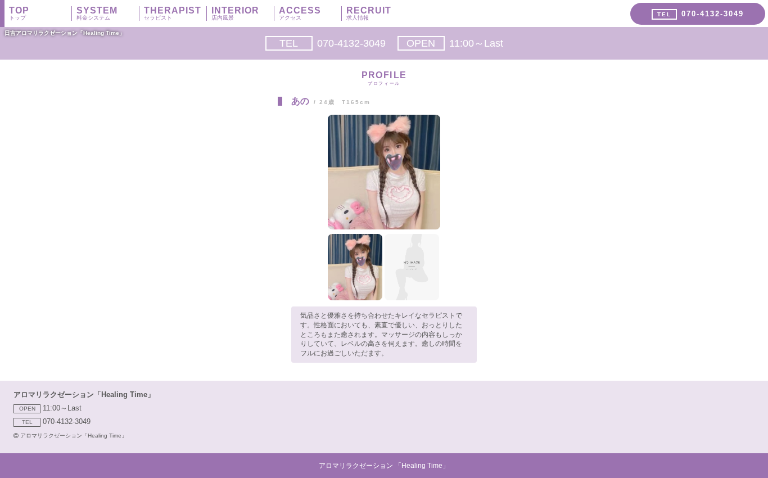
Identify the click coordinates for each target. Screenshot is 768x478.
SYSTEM (97, 13)
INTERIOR (235, 13)
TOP (19, 13)
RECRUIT (368, 13)
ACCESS (300, 13)
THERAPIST (172, 13)
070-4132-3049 (332, 43)
